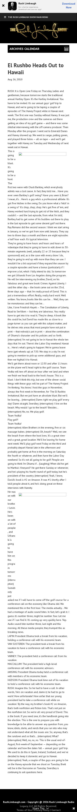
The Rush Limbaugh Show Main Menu (28, 17)
